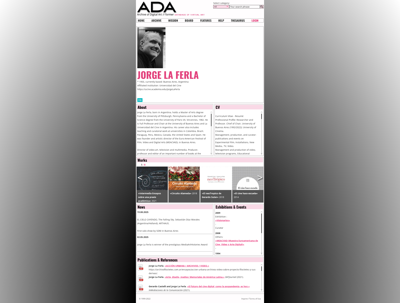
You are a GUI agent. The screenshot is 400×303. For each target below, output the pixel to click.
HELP (221, 20)
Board (189, 20)
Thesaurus (238, 20)
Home (141, 20)
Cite (140, 100)
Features (205, 20)
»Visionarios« (222, 220)
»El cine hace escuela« (246, 193)
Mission (173, 20)
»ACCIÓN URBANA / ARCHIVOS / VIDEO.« (187, 265)
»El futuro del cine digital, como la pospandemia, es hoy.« (218, 286)
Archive (156, 20)
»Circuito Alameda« (180, 193)
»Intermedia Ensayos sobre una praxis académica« (149, 197)
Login (255, 20)
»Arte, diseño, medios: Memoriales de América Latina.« (195, 277)
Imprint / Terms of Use (251, 298)
